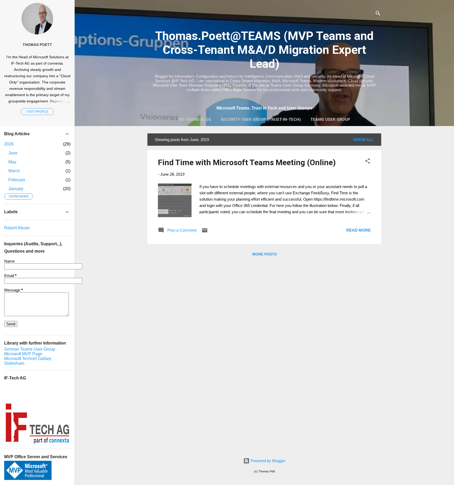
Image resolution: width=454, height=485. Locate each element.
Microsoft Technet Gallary (27, 358)
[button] (367, 162)
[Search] (378, 14)
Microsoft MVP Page (23, 354)
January (15, 188)
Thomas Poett (37, 45)
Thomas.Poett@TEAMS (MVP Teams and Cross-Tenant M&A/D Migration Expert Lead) (264, 50)
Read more (358, 230)
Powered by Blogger (267, 460)
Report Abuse (17, 228)
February (16, 180)
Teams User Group (330, 119)
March (14, 171)
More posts (264, 254)
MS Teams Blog (194, 119)
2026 (9, 144)
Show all (363, 139)
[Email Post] (205, 232)
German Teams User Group (29, 349)
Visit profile (37, 111)
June (13, 153)
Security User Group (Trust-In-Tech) (261, 119)
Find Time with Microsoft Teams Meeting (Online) (247, 162)
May (12, 162)
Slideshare (14, 363)
